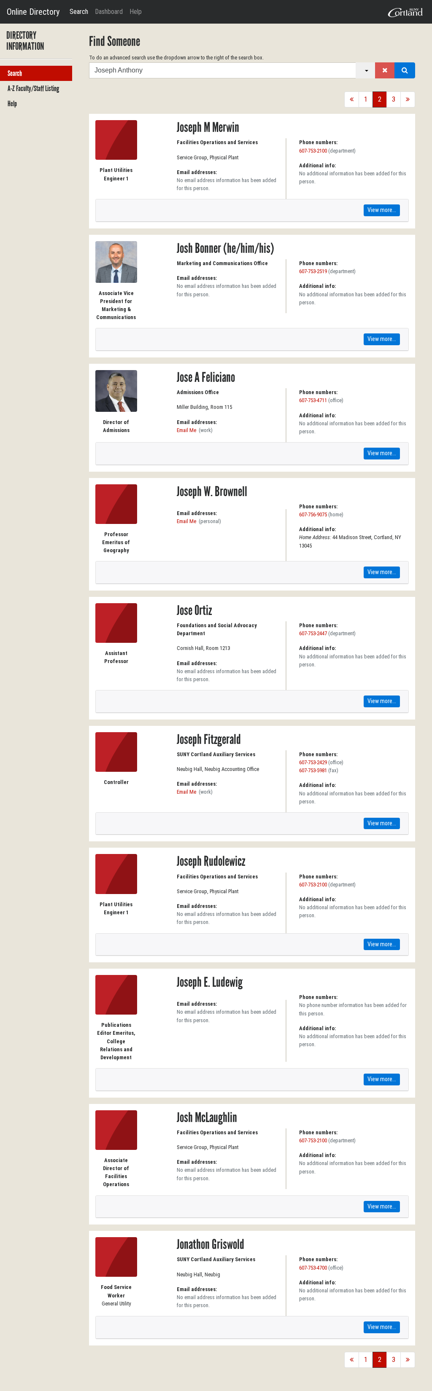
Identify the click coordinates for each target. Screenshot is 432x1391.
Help (136, 12)
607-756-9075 (313, 514)
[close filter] (385, 70)
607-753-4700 (313, 1268)
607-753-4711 (313, 400)
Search (79, 12)
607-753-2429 (313, 762)
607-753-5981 (313, 770)
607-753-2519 (313, 271)
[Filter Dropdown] (365, 70)
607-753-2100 (313, 151)
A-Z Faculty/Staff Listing (33, 88)
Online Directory (33, 12)
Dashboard (109, 12)
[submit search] (404, 70)
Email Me (186, 430)
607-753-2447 (313, 633)
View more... (381, 210)
